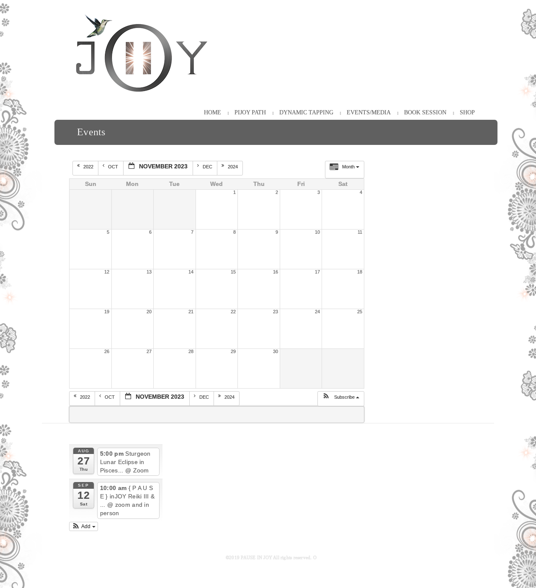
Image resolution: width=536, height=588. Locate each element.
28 (190, 351)
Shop (467, 112)
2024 (233, 166)
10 (317, 232)
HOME (212, 112)
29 (233, 351)
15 (233, 271)
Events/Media (369, 112)
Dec (208, 166)
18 (359, 271)
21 (190, 311)
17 (317, 271)
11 (360, 232)
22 (233, 311)
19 (106, 311)
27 (149, 351)
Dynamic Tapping (306, 112)
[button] (340, 399)
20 (149, 311)
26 (106, 351)
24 (317, 311)
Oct (113, 166)
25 (359, 311)
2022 (89, 166)
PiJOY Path (250, 112)
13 (149, 271)
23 (275, 311)
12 (106, 271)
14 (190, 271)
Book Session (425, 112)
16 (275, 271)
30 (275, 351)
